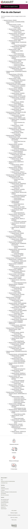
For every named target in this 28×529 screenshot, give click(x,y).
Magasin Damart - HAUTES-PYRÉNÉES (18, 310)
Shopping (3, 487)
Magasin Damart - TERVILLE (17, 172)
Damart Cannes (17, 357)
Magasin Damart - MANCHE (15, 242)
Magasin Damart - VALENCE (17, 30)
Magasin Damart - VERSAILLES (18, 431)
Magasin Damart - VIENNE (15, 293)
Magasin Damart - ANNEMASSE (18, 37)
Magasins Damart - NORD (15, 182)
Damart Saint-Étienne (19, 53)
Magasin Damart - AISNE (14, 176)
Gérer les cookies (13, 517)
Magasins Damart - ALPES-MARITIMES (18, 354)
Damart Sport (4, 509)
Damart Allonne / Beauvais (20, 208)
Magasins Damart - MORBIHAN (16, 104)
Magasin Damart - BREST (17, 90)
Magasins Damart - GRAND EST (13, 135)
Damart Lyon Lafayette (19, 65)
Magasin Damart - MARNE (15, 157)
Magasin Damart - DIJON (17, 75)
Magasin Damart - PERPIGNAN (18, 325)
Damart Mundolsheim (19, 148)
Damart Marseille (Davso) (20, 374)
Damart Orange (17, 390)
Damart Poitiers (17, 295)
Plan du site (14, 519)
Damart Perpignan (18, 326)
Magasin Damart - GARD (14, 298)
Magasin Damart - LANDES (15, 278)
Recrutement (3, 504)
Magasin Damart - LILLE (17, 186)
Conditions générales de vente (14, 515)
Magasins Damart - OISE (14, 205)
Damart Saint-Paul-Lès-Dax (20, 282)
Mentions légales (14, 512)
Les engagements (4, 501)
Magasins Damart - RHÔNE (15, 61)
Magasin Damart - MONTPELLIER (19, 319)
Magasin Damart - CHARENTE (16, 259)
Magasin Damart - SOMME (15, 231)
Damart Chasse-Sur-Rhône (20, 45)
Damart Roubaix (17, 198)
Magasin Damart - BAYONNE (18, 287)
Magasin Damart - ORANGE (17, 389)
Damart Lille (17, 188)
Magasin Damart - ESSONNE (15, 403)
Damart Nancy (17, 166)
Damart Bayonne (18, 288)
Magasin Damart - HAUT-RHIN (16, 153)
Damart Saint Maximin (19, 212)
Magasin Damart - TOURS (17, 125)
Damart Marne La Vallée (19, 414)
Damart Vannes (17, 110)
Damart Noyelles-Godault (20, 225)
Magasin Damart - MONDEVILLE (18, 239)
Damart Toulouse (18, 309)
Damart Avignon (17, 387)
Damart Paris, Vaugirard (19, 402)
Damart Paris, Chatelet (19, 398)
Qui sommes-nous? (5, 499)
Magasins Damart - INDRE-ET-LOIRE (17, 118)
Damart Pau (17, 291)
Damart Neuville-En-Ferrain (20, 195)
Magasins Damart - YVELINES (16, 424)
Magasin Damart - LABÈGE (17, 304)
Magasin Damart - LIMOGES (17, 275)
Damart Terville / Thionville (20, 173)
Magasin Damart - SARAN (17, 132)
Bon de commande (5, 495)
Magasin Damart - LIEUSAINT (18, 419)
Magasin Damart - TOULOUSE (18, 307)
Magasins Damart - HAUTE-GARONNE (17, 303)
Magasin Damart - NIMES (17, 300)
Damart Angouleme (18, 262)
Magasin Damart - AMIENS (17, 233)
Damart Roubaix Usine (19, 199)
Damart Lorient (17, 107)
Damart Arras (17, 217)
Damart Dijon (17, 77)
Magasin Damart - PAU (16, 290)
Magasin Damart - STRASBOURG (19, 150)
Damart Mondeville (18, 240)
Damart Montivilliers (18, 253)
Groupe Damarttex (4, 502)
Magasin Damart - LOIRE (14, 49)
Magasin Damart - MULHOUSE (18, 154)
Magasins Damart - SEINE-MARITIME (17, 249)
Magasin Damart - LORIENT (17, 106)
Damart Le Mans (18, 349)
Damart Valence (17, 32)
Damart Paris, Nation (19, 400)
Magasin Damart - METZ (17, 169)
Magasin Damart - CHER (14, 113)
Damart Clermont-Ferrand (20, 59)
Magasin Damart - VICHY (17, 26)
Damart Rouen (17, 256)
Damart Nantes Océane (19, 336)
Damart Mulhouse (18, 156)
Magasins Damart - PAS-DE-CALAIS (17, 214)
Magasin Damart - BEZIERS (17, 316)
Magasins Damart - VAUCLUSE (16, 384)
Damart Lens (17, 230)
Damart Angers (17, 345)
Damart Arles (17, 371)
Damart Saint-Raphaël (19, 380)
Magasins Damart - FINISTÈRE (16, 88)
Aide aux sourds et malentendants (8, 481)
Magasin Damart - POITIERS (17, 294)
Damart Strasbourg (18, 151)
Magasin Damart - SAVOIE (15, 67)
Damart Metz (17, 170)
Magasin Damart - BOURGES (18, 115)
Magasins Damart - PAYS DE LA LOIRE (15, 328)
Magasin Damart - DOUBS (15, 78)
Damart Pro (3, 507)
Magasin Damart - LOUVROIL (18, 189)
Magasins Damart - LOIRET (15, 128)
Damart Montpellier (18, 320)
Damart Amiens (17, 234)
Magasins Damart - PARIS (17, 396)
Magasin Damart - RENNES (17, 102)
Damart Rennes (17, 103)
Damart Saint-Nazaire (19, 341)
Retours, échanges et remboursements (9, 492)
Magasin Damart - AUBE (14, 136)
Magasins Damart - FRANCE (10, 20)
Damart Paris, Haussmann (20, 399)
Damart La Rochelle (18, 268)
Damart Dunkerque (18, 185)
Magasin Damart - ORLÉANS (17, 129)
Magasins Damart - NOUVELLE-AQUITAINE (16, 258)
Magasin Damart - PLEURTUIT (18, 97)
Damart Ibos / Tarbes (19, 313)
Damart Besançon (18, 81)
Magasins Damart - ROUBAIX (18, 196)
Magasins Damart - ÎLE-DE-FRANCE (14, 392)
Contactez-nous (4, 483)
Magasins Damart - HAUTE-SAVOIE (17, 33)
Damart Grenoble (18, 48)
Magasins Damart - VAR (14, 376)
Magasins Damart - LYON (17, 62)
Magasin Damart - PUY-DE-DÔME (16, 55)
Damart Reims (17, 160)
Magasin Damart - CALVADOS (16, 237)
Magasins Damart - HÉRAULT (15, 314)
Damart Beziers (17, 317)
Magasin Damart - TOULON (17, 382)
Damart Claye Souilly (19, 418)
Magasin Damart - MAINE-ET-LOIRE (17, 342)
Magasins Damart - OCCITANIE (13, 297)
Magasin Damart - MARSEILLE (18, 373)
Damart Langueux (18, 87)
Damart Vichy (17, 27)
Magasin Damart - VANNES (17, 109)
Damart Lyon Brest (18, 64)
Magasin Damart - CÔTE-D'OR (15, 74)
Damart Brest (17, 91)
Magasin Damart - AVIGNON (17, 386)
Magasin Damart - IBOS (16, 312)
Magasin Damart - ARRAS (17, 215)
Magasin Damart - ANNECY (17, 34)
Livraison (3, 490)
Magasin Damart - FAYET (17, 177)
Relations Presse (4, 505)
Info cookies (14, 510)
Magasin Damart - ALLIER (15, 24)
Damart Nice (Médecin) (19, 360)
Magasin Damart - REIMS (17, 158)
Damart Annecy (17, 36)
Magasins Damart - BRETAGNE (13, 83)
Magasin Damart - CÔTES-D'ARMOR (17, 84)
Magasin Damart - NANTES (17, 332)
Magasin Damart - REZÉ (16, 335)
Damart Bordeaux (18, 272)
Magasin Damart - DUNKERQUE (18, 183)
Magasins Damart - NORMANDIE (13, 236)
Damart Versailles (18, 433)
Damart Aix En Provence (19, 368)
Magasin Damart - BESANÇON (18, 80)
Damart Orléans (17, 131)
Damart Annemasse (18, 39)
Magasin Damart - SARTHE (15, 347)
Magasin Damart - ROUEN (17, 255)
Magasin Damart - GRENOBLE (18, 46)
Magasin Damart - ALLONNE (18, 207)
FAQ (2, 480)
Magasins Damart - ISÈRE (15, 40)
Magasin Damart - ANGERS (17, 344)
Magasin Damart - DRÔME (15, 29)
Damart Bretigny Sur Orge (20, 408)
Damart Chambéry (18, 69)
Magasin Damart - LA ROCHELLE (19, 266)
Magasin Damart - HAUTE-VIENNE (17, 274)
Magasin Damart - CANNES (17, 355)
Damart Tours (17, 126)
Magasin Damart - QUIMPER (17, 93)
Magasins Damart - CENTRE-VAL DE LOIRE (16, 112)
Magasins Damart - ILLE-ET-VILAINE (17, 96)
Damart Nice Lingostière (19, 361)
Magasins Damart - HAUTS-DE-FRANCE (15, 174)
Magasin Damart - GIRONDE (15, 269)
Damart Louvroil (17, 190)
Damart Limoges (18, 277)
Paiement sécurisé (5, 489)
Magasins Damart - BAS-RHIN (16, 144)
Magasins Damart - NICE (17, 358)
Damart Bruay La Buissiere (20, 221)
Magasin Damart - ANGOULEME (18, 261)
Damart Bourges (18, 116)
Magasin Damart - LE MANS (17, 348)
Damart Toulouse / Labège (20, 306)
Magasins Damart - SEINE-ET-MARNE (17, 409)
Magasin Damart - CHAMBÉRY (18, 68)
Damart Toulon (17, 383)
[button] (26, 2)
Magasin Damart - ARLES (17, 370)
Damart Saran (17, 134)
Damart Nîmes (17, 301)
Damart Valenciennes (19, 204)
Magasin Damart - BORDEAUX (18, 271)
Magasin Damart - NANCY (17, 164)
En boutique (3, 493)
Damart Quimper (18, 94)
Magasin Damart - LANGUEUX (18, 85)
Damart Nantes (17, 333)
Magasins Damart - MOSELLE (15, 167)
